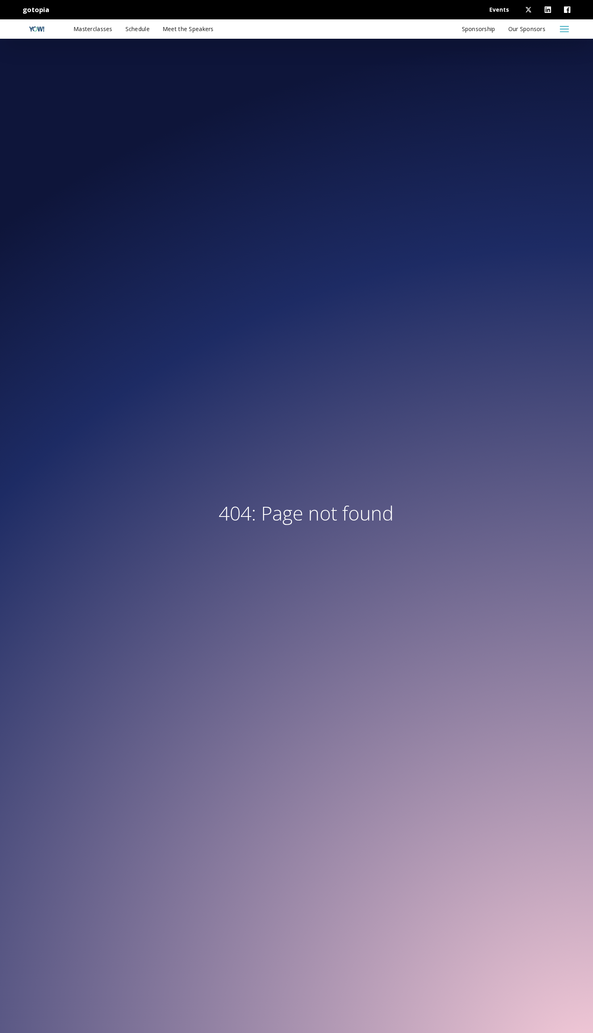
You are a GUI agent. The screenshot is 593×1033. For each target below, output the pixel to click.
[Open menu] (564, 29)
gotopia (36, 9)
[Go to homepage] (37, 29)
